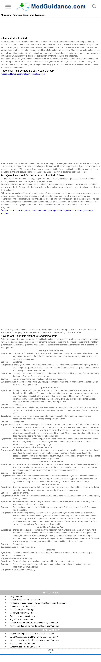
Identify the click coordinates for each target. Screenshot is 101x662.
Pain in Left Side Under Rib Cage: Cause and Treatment (34, 626)
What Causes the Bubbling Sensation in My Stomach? (34, 623)
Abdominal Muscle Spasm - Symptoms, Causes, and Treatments (38, 603)
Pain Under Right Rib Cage (22, 609)
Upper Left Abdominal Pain (22, 613)
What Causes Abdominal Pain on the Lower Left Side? (34, 637)
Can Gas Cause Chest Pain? (23, 606)
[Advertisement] (41, 26)
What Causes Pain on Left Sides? (25, 600)
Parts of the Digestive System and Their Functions (32, 634)
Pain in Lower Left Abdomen (22, 616)
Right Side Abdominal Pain (21, 619)
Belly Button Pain (17, 596)
